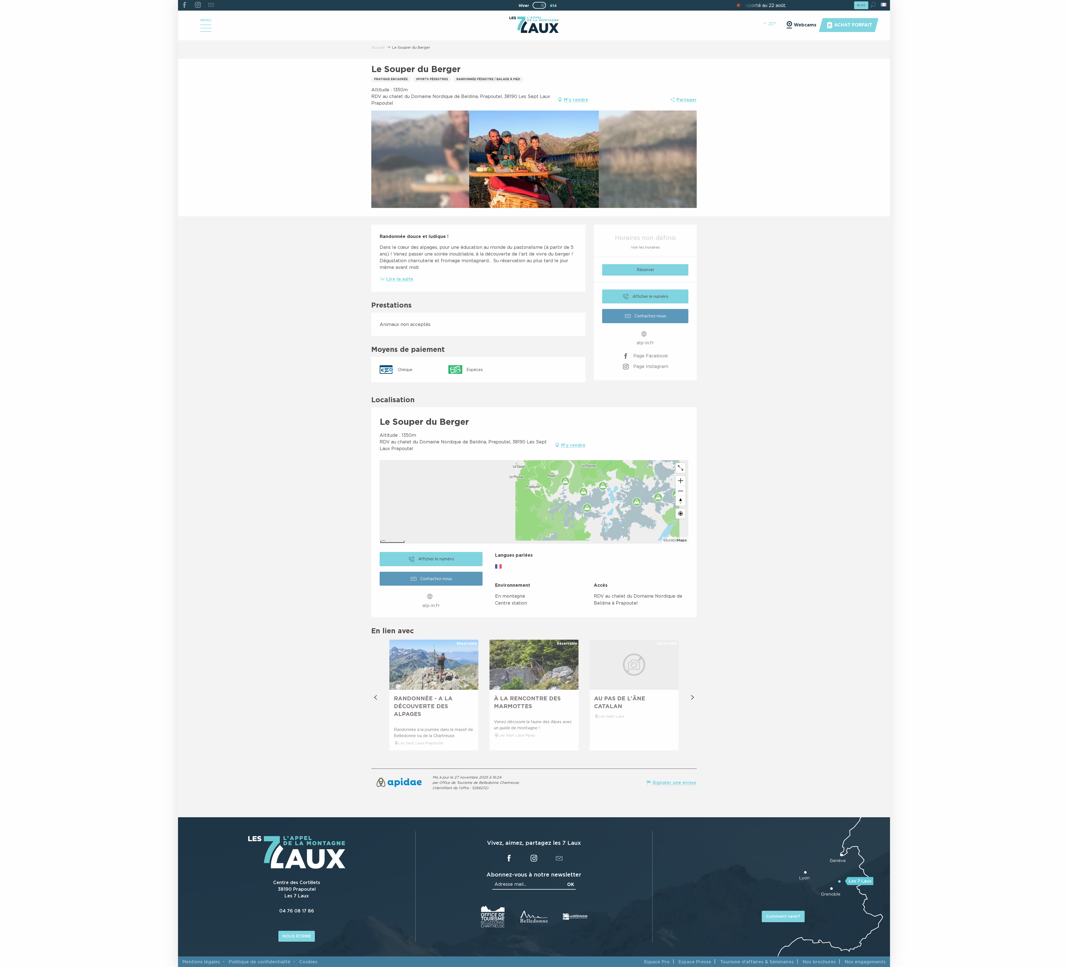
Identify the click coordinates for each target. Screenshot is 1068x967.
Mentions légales (201, 961)
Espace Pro (657, 961)
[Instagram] (197, 5)
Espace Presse (695, 961)
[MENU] (205, 30)
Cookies (308, 961)
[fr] (884, 4)
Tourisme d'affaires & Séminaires (757, 961)
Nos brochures (819, 961)
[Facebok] (184, 5)
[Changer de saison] (541, 5)
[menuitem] (533, 25)
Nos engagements (865, 961)
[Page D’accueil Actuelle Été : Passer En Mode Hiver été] (539, 5)
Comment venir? (783, 916)
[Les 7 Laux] (296, 867)
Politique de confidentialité (259, 961)
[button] (873, 5)
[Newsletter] (210, 5)
